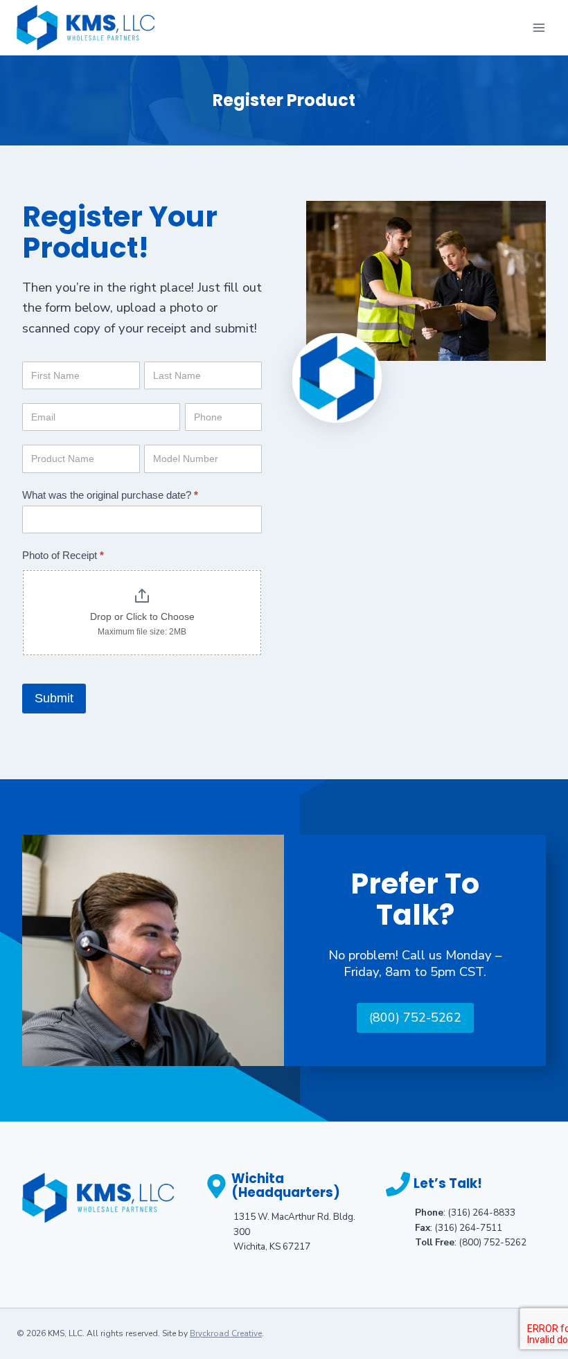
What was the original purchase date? (110, 495)
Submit (54, 698)
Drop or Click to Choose (142, 616)
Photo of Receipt (63, 555)
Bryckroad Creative (226, 1333)
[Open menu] (538, 27)
